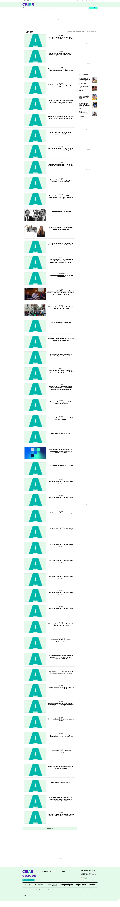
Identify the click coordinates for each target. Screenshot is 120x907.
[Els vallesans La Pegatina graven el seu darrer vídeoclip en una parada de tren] (35, 72)
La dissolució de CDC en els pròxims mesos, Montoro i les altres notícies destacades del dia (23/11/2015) (61, 260)
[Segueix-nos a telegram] (30, 876)
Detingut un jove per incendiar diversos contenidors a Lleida (61, 688)
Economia (61, 368)
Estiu (32, 8)
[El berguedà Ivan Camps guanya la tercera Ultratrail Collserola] (35, 136)
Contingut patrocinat (92, 31)
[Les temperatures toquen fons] (35, 215)
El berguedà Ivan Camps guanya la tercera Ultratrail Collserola (60, 133)
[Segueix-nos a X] (26, 876)
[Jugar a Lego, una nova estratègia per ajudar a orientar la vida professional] (35, 738)
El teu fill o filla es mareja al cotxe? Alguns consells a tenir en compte (84, 105)
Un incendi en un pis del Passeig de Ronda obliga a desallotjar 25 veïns (60, 54)
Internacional (61, 701)
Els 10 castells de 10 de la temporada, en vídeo (61, 719)
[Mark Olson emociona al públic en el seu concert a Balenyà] (35, 770)
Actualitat (69, 31)
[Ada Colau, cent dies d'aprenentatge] (35, 484)
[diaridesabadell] (38, 885)
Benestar (79, 31)
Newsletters (82, 0)
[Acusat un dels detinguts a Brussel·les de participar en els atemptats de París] (35, 706)
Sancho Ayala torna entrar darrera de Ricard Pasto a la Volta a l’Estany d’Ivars (61, 149)
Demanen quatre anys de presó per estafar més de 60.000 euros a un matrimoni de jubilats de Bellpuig (60, 387)
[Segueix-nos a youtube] (33, 876)
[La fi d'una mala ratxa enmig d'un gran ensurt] (35, 88)
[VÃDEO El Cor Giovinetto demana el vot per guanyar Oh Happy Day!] (35, 342)
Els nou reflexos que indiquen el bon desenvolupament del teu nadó (84, 88)
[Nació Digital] (34, 5)
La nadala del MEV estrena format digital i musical (61, 640)
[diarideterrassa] (52, 885)
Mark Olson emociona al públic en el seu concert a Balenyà (61, 767)
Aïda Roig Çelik (82, 117)
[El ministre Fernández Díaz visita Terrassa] (35, 754)
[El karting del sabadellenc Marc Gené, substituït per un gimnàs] (35, 310)
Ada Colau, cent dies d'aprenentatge (61, 481)
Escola (52, 8)
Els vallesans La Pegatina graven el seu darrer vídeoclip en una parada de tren (61, 69)
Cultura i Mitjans (61, 273)
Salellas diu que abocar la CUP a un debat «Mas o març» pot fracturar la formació (61, 197)
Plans (27, 8)
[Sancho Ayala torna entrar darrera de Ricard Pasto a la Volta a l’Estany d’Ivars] (35, 151)
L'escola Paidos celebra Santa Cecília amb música (60, 275)
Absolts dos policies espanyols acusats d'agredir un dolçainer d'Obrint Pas (61, 117)
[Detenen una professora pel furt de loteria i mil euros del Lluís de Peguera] (35, 167)
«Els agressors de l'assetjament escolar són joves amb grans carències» (84, 80)
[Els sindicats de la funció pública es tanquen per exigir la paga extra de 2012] (35, 373)
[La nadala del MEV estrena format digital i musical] (35, 643)
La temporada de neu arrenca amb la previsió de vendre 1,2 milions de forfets (61, 38)
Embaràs (42, 8)
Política (61, 194)
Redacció (81, 100)
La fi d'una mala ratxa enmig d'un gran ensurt (60, 85)
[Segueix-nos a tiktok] (35, 876)
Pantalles (36, 8)
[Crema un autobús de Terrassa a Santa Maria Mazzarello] (35, 421)
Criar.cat (80, 91)
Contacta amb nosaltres (28, 879)
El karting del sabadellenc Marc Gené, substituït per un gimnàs (60, 307)
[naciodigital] (27, 885)
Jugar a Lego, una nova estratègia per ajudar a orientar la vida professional (60, 735)
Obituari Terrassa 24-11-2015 (60, 433)
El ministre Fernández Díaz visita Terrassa (61, 751)
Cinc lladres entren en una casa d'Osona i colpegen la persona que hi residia (61, 815)
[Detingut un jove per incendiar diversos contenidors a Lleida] (35, 690)
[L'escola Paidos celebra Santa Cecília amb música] (35, 278)
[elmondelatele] (81, 885)
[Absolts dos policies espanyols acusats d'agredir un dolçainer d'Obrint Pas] (35, 120)
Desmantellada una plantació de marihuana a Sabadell (60, 402)
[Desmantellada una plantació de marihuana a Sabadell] (35, 405)
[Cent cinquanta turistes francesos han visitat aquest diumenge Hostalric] (35, 675)
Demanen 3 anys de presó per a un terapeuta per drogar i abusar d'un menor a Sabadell (60, 451)
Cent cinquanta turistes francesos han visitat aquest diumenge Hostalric (61, 672)
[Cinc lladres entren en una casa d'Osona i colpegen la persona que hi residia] (35, 817)
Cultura (61, 67)
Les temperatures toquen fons (61, 211)
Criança (48, 8)
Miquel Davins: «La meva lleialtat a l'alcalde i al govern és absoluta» (60, 355)
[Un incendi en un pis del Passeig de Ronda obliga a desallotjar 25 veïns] (35, 56)
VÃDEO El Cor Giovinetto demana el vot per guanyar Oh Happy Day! (61, 339)
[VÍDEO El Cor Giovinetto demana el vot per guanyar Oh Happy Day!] (35, 231)
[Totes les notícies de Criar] (28, 4)
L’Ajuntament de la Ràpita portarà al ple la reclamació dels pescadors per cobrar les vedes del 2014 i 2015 (60, 292)
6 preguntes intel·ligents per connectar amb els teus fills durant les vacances (83, 114)
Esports (61, 146)
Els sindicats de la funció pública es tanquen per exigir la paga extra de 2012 (61, 371)
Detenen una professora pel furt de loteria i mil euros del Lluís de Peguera (60, 164)
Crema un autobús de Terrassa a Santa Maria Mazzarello (61, 418)
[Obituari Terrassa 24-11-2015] (35, 437)
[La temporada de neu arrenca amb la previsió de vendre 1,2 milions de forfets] (35, 40)
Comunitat (84, 31)
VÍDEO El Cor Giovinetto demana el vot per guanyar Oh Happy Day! (61, 228)
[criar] (92, 885)
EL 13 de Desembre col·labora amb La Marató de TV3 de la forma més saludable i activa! (60, 657)
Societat (61, 35)
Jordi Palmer (60, 483)
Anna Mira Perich (82, 83)
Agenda (74, 31)
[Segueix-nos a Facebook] (23, 876)
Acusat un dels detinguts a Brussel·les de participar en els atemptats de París (61, 704)
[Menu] (23, 8)
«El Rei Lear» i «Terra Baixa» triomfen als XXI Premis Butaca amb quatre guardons (60, 102)
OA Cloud (95, 895)
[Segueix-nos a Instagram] (28, 876)
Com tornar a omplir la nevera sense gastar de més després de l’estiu (84, 96)
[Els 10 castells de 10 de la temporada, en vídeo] (35, 722)
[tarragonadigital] (66, 885)
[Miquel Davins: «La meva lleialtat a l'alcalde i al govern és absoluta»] (35, 357)
